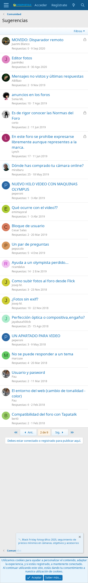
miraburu (17, 170)
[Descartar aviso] (79, 537)
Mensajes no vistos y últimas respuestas (47, 76)
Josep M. (17, 285)
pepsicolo (18, 249)
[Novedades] (73, 5)
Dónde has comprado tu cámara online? (47, 165)
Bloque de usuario (28, 225)
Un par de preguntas (30, 244)
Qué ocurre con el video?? (35, 207)
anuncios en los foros (31, 94)
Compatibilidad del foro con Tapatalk (44, 414)
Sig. (58, 432)
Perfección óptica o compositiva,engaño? (48, 317)
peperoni (17, 193)
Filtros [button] (78, 31)
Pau (14, 377)
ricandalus (18, 267)
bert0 (15, 419)
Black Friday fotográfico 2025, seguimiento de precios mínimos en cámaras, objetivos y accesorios (48, 541)
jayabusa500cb (21, 322)
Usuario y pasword (28, 372)
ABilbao (16, 81)
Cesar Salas (19, 230)
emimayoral (19, 212)
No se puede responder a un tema (42, 354)
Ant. (30, 432)
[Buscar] (82, 5)
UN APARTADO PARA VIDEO (36, 335)
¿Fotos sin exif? (25, 299)
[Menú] (6, 5)
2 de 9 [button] (44, 432)
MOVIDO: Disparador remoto (37, 39)
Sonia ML (17, 99)
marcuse (17, 358)
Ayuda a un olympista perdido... (40, 262)
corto (15, 123)
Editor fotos (22, 58)
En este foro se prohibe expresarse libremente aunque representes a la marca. (44, 142)
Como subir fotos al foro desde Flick (43, 280)
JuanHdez (18, 62)
